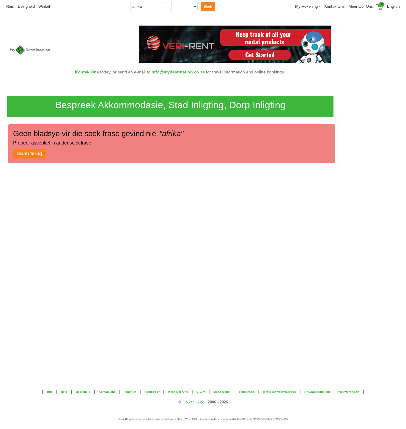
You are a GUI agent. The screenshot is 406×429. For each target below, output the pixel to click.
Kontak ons (334, 6)
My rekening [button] (306, 6)
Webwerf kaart (348, 391)
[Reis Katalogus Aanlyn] (40, 50)
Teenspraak (245, 391)
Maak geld (221, 391)
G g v (200, 391)
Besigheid (26, 6)
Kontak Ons (87, 72)
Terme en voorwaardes (279, 391)
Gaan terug (29, 153)
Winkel (44, 6)
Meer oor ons (361, 6)
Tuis (50, 391)
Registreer (152, 391)
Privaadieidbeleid (317, 391)
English (393, 6)
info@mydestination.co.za (178, 72)
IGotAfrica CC (194, 402)
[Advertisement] (366, 181)
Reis (10, 6)
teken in (130, 391)
